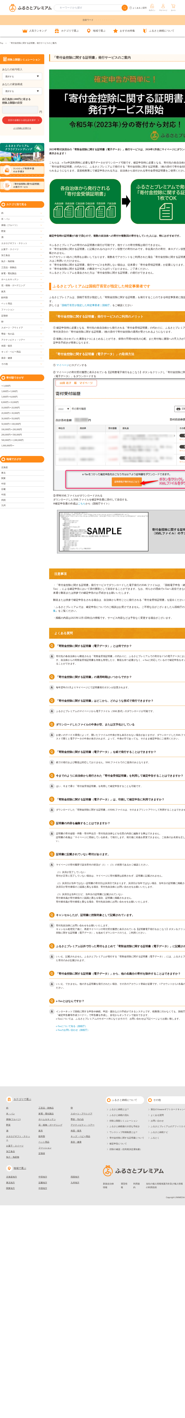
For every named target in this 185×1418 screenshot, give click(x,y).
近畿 (3, 489)
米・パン (5, 219)
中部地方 (42, 1177)
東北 (3, 473)
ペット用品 (6, 303)
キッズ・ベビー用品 (11, 352)
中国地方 (42, 1188)
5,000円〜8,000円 (9, 397)
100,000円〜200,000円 (11, 429)
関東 (3, 478)
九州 (3, 505)
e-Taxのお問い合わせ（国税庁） (73, 1030)
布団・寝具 (6, 346)
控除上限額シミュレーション (123, 1121)
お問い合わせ (157, 1121)
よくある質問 (157, 1115)
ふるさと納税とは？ (119, 1109)
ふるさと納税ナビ (159, 1132)
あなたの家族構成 (12, 84)
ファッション (7, 309)
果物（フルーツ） (10, 225)
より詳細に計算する (22, 128)
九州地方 (75, 1182)
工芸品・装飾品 (8, 267)
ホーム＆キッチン (10, 279)
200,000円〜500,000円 (11, 434)
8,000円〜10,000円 (10, 402)
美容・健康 (6, 358)
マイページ (62, 365)
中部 (3, 483)
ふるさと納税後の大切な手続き (124, 1126)
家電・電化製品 (8, 273)
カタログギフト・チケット (14, 243)
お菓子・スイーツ (10, 249)
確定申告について (118, 1143)
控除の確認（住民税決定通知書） (125, 1149)
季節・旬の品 (7, 334)
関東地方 (10, 1188)
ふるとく (155, 1138)
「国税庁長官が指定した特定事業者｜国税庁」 (85, 305)
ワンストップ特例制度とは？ (123, 1132)
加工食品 (5, 255)
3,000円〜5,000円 (9, 391)
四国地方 (75, 1177)
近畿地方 (42, 1182)
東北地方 (10, 1182)
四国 (3, 500)
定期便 (4, 315)
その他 (4, 364)
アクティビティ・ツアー (13, 340)
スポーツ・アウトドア (12, 327)
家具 (3, 291)
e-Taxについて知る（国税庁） (71, 1026)
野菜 (3, 231)
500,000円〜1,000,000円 (12, 440)
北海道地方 (11, 1177)
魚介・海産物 (7, 261)
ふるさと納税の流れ (119, 1115)
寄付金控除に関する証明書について (126, 1138)
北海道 (4, 467)
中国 (3, 494)
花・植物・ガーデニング (13, 285)
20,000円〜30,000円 (10, 413)
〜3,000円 (5, 386)
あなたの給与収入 (12, 69)
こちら (81, 503)
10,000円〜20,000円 (10, 407)
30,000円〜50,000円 (10, 418)
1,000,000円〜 (7, 445)
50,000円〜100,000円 (11, 424)
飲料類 (4, 297)
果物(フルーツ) (13, 1119)
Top (1, 43)
